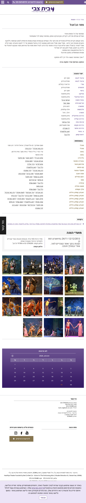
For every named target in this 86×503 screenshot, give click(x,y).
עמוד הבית (80, 19)
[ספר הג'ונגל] (74, 265)
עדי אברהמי (30, 192)
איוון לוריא (39, 164)
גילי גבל (67, 134)
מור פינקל (21, 158)
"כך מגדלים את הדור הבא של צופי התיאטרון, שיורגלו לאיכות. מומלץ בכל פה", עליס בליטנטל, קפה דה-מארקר (44, 224)
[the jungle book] (32, 306)
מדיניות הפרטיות (38, 488)
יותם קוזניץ (29, 161)
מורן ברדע (30, 173)
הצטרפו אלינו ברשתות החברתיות (21, 427)
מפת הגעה (73, 427)
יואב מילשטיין (65, 131)
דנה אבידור (39, 192)
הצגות (73, 19)
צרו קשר (74, 399)
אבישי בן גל (66, 100)
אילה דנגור (39, 199)
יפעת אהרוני (39, 173)
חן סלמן (40, 180)
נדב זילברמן (30, 199)
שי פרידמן (32, 180)
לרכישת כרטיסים (56, 2)
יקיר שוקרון (27, 170)
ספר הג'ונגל (77, 25)
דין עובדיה (66, 128)
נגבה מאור (39, 186)
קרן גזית (14, 195)
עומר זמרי (66, 103)
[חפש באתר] (8, 2)
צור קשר (3, 225)
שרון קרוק (21, 173)
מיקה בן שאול (38, 177)
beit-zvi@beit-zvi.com (65, 408)
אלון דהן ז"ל (39, 158)
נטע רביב (15, 205)
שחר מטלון (39, 202)
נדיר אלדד (30, 164)
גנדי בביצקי (66, 122)
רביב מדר (28, 148)
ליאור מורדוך (11, 199)
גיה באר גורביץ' (38, 148)
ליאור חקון (29, 158)
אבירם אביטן (38, 161)
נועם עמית (32, 183)
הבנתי (43, 497)
